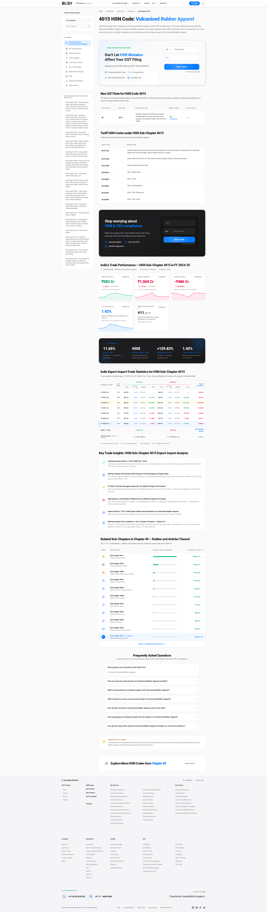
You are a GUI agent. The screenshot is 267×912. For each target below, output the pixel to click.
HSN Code (178, 861)
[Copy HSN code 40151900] (111, 165)
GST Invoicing (179, 848)
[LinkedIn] (193, 908)
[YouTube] (197, 908)
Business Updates (116, 868)
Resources (89, 839)
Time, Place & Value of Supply (152, 864)
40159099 (105, 200)
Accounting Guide (116, 844)
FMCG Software (115, 816)
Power (65, 796)
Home (101, 11)
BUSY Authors (115, 858)
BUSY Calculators (91, 864)
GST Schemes (147, 858)
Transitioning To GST (149, 871)
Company (65, 839)
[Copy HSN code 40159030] (111, 186)
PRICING (146, 3)
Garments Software (116, 823)
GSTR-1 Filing (147, 851)
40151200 (105, 159)
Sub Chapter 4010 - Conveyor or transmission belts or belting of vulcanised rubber (76, 206)
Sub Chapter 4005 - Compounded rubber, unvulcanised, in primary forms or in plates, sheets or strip (77, 154)
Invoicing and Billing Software (185, 810)
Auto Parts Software (117, 793)
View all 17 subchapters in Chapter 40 (150, 644)
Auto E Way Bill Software (183, 800)
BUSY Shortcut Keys (117, 861)
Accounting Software (70, 780)
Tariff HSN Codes (74, 53)
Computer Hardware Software (120, 803)
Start (65, 790)
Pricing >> (89, 804)
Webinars (89, 858)
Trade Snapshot (74, 58)
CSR (118, 907)
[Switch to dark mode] (203, 3)
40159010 (105, 173)
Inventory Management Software (186, 813)
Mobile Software (148, 796)
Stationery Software (149, 816)
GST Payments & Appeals (151, 861)
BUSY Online (90, 789)
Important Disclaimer (76, 81)
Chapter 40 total (105, 436)
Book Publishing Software (118, 796)
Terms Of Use (141, 907)
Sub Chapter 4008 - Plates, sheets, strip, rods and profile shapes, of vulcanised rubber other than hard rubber (77, 183)
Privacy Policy (153, 907)
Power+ (65, 800)
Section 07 (120, 11)
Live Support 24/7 (70, 890)
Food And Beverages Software (120, 813)
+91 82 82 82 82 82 (76, 896)
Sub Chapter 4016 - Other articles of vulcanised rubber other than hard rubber (77, 252)
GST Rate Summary (75, 49)
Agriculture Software (117, 790)
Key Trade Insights (75, 67)
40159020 (105, 179)
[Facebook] (200, 908)
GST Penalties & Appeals (151, 868)
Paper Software (148, 803)
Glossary (113, 851)
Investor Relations (129, 907)
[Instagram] (204, 908)
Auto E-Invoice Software (183, 803)
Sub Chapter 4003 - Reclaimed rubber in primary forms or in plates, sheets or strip (77, 134)
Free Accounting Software (94, 851)
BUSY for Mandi (91, 796)
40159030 (105, 186)
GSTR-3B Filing (148, 854)
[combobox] (77, 26)
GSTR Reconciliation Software (185, 806)
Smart (65, 793)
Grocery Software (148, 793)
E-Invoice (178, 851)
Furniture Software (116, 820)
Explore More (73, 85)
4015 (120, 118)
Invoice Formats (91, 861)
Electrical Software (116, 806)
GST (153, 3)
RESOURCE (163, 3)
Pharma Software (148, 806)
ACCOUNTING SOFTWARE (119, 3)
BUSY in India (66, 851)
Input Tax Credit (180, 858)
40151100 (105, 151)
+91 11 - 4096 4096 (103, 896)
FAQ (87, 868)
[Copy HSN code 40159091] (111, 193)
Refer (63, 861)
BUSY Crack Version (166, 907)
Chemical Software (116, 800)
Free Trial (194, 3)
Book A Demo (182, 67)
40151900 (105, 166)
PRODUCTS (136, 3)
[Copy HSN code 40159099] (111, 199)
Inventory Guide (115, 848)
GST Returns (147, 848)
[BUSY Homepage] (77, 3)
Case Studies (90, 854)
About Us (65, 844)
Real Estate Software (150, 810)
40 (102, 118)
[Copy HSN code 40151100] (111, 150)
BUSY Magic (66, 785)
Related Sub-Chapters (76, 71)
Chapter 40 (131, 11)
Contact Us (65, 848)
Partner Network (67, 858)
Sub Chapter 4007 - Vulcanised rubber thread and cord (76, 175)
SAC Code (178, 864)
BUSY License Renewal (93, 848)
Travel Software (148, 820)
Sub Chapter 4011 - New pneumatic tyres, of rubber (77, 214)
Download (89, 844)
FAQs (70, 76)
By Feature (179, 785)
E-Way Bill (178, 854)
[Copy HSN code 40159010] (111, 172)
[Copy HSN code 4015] (125, 117)
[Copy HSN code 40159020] (111, 179)
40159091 (105, 193)
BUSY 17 (89, 871)
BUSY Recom (90, 793)
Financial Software (181, 796)
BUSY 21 (89, 878)
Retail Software (148, 813)
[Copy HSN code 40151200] (111, 159)
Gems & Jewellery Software (152, 790)
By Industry (114, 785)
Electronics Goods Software (119, 810)
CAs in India (114, 854)
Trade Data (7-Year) (75, 62)
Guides (112, 839)
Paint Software (148, 800)
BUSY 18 (89, 874)
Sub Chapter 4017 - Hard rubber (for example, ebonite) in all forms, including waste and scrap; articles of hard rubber (77, 262)
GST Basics (146, 844)
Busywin (113, 864)
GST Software (179, 793)
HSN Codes (110, 11)
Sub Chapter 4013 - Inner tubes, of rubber (77, 231)
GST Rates (178, 844)
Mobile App (90, 785)
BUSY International (68, 854)
